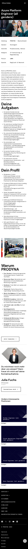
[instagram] (10, 522)
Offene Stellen (6, 3)
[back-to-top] (25, 541)
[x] (6, 522)
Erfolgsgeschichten (8, 502)
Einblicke (4, 505)
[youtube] (13, 522)
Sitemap (3, 540)
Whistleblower (5, 537)
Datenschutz (4, 534)
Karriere (4, 508)
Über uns (4, 511)
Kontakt (3, 543)
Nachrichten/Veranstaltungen (11, 514)
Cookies (3, 546)
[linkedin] (17, 522)
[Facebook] (2, 522)
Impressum (4, 531)
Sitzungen (4, 498)
